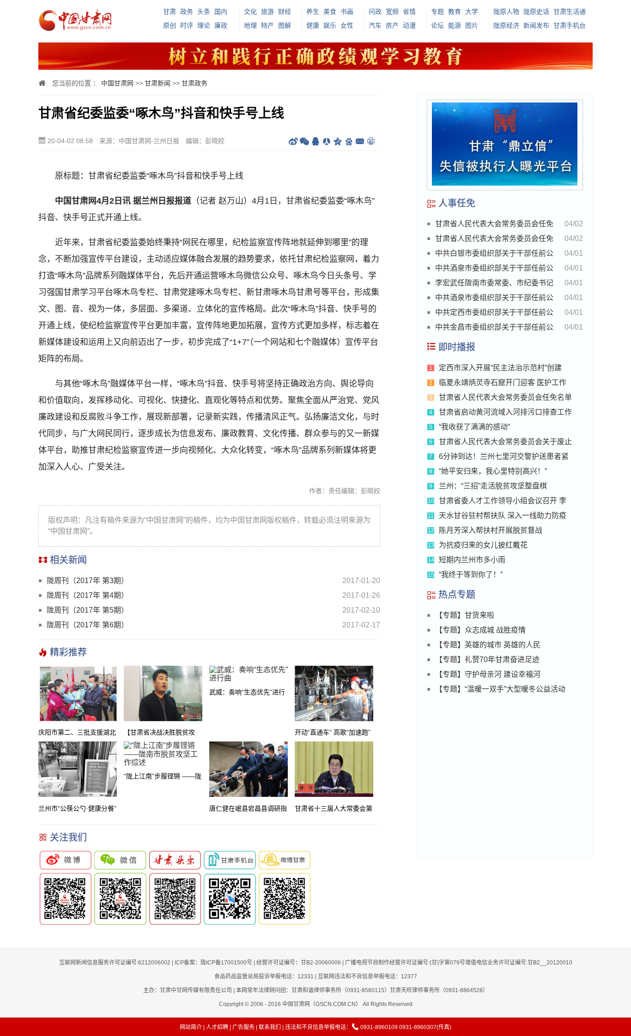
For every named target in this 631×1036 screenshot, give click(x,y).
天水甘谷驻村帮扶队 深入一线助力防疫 (502, 515)
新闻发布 (536, 25)
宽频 (392, 11)
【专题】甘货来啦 (464, 615)
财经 (284, 11)
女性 (346, 25)
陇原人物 (506, 11)
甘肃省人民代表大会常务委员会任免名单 (505, 397)
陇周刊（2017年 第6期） (87, 625)
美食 (329, 11)
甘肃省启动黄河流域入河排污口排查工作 (505, 412)
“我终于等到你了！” (471, 574)
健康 (312, 25)
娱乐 (329, 25)
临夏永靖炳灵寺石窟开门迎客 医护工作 (502, 382)
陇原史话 (536, 11)
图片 (471, 25)
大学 (471, 11)
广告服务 (243, 1027)
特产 (267, 25)
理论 (203, 25)
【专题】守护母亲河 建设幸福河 (487, 674)
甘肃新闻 (157, 83)
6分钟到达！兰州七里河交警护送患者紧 (504, 456)
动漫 (409, 25)
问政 (375, 11)
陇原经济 (506, 25)
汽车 (375, 25)
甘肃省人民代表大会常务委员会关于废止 (505, 442)
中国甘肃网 (117, 83)
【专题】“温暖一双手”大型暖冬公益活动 (500, 689)
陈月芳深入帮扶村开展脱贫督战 (490, 530)
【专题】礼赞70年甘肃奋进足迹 (487, 659)
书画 (346, 11)
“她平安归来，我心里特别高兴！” (493, 471)
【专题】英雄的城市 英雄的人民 (487, 645)
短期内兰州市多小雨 (472, 560)
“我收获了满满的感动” (474, 427)
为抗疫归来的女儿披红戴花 (483, 545)
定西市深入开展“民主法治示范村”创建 (500, 368)
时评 (186, 25)
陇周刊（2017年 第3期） (87, 580)
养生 (312, 11)
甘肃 (169, 11)
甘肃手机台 (569, 25)
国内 (220, 11)
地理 (250, 25)
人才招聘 (217, 1027)
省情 (409, 11)
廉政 (220, 25)
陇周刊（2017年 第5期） (87, 610)
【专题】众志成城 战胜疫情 (480, 630)
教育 (454, 11)
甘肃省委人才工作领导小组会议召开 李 (502, 501)
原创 (169, 25)
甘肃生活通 (569, 11)
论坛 (437, 25)
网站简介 (191, 1027)
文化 (250, 11)
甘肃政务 (194, 83)
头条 (203, 11)
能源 (454, 25)
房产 (392, 25)
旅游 (267, 11)
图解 (284, 25)
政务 (186, 11)
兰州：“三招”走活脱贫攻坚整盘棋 (493, 486)
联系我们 (270, 1027)
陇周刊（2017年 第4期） (87, 595)
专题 (437, 11)
